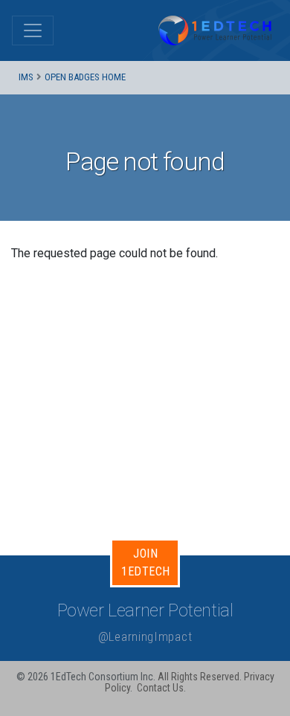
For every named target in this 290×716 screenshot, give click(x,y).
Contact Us (160, 688)
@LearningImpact (145, 636)
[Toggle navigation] (33, 30)
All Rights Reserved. (200, 677)
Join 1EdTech (145, 562)
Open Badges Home (85, 77)
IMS (26, 77)
